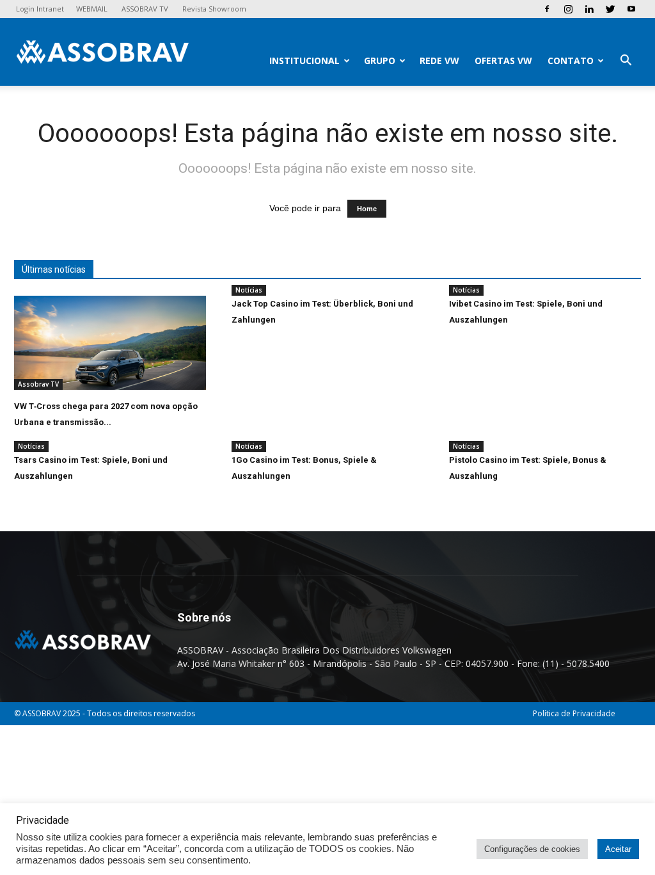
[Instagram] (568, 9)
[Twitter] (610, 9)
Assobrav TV (38, 384)
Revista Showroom (214, 8)
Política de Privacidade (574, 713)
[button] (625, 62)
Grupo (379, 60)
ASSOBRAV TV (145, 8)
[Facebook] (546, 9)
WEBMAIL (91, 8)
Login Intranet (40, 8)
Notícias (248, 289)
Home (367, 209)
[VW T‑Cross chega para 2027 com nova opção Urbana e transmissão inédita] (110, 343)
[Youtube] (631, 9)
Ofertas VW (503, 60)
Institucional (304, 60)
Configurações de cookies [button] (532, 849)
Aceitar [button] (618, 849)
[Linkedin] (589, 9)
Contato (571, 60)
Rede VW (439, 60)
